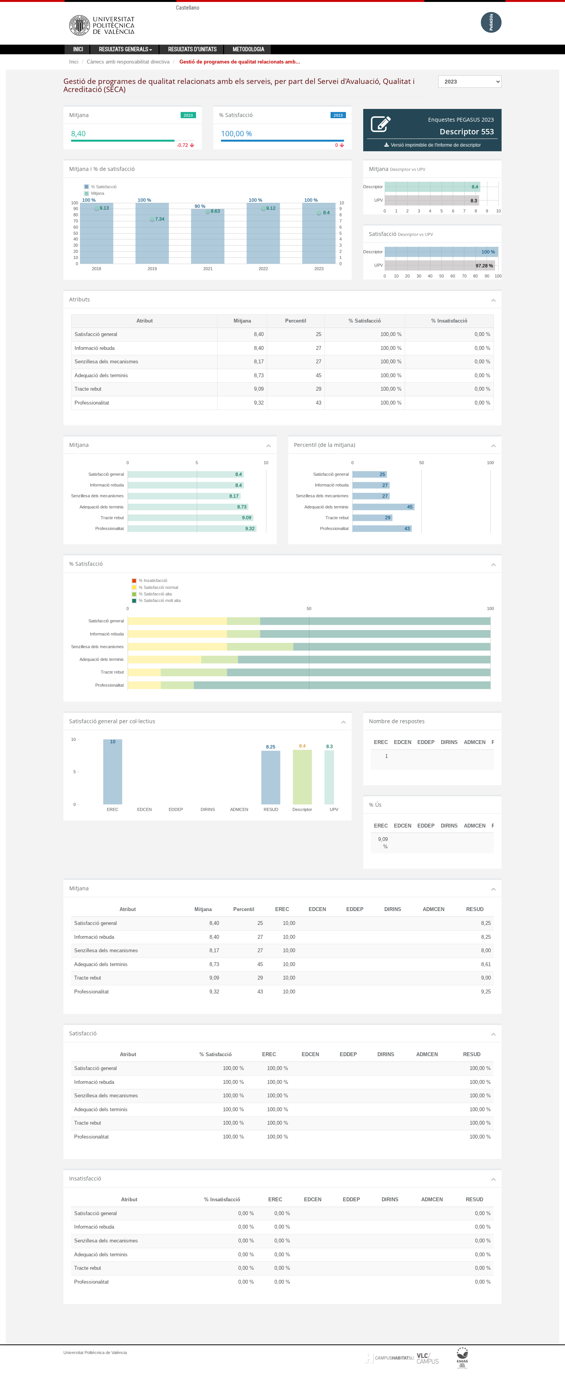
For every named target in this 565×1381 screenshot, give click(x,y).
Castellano (187, 8)
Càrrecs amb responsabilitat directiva (128, 62)
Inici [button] (78, 49)
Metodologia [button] (248, 49)
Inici (73, 62)
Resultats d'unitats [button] (192, 49)
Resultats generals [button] (123, 49)
